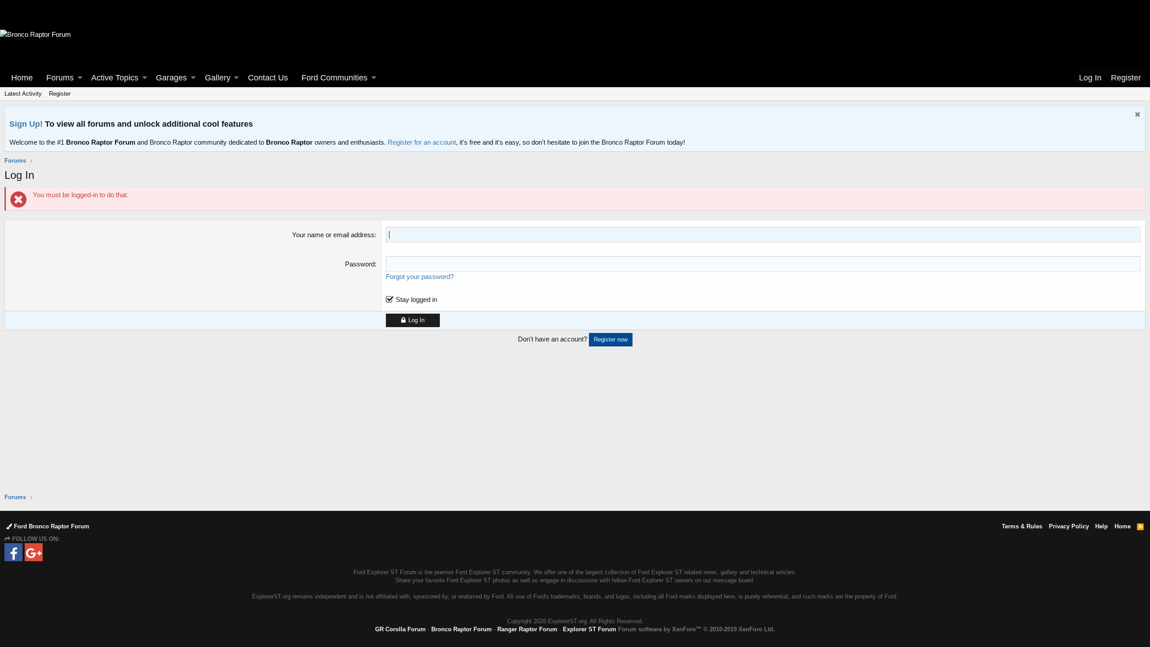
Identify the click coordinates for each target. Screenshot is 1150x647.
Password (360, 264)
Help (1101, 526)
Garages (171, 77)
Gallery (217, 77)
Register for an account (422, 142)
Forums (60, 77)
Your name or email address (333, 235)
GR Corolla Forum (400, 629)
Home (22, 77)
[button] (79, 78)
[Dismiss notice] (1136, 115)
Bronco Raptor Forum (461, 629)
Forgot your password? (420, 276)
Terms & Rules (1022, 526)
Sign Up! (26, 124)
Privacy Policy (1069, 526)
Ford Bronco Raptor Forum (50, 526)
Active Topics (114, 77)
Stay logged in (416, 299)
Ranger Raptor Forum (527, 629)
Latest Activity (23, 93)
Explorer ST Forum (589, 629)
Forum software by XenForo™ (696, 629)
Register (60, 93)
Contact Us (268, 77)
